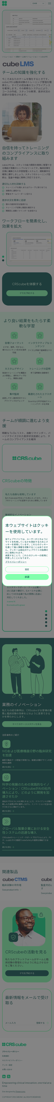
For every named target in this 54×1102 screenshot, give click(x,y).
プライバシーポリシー (16, 561)
